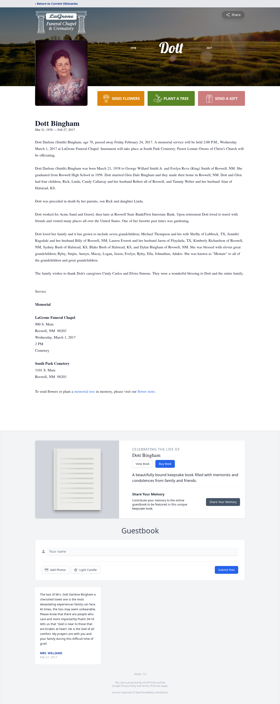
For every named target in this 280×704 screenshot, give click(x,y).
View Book (142, 464)
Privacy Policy (128, 686)
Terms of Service (151, 686)
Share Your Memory (223, 502)
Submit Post (226, 570)
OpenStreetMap (144, 692)
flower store (146, 391)
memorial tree (84, 391)
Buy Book (165, 464)
